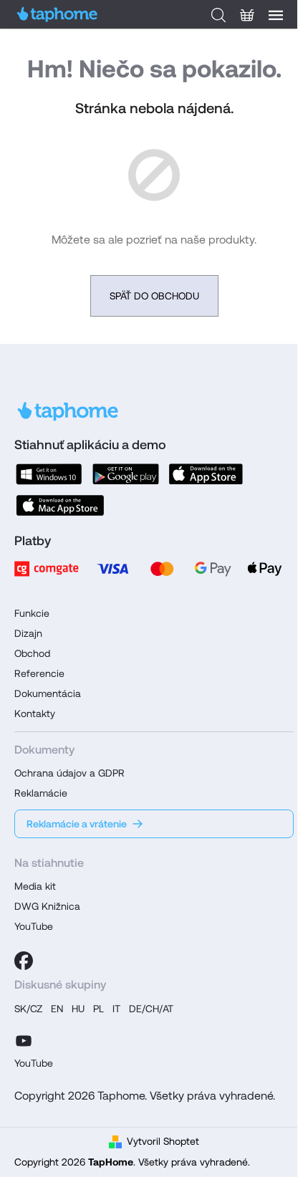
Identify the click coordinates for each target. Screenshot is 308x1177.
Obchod (32, 653)
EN (57, 1008)
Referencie (39, 673)
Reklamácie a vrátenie (77, 824)
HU (78, 1008)
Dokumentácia (47, 693)
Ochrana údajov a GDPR (69, 773)
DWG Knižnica (47, 906)
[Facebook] (23, 960)
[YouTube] (23, 1038)
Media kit (35, 886)
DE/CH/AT (151, 1008)
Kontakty (34, 713)
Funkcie (31, 613)
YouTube (33, 926)
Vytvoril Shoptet (163, 1141)
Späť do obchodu (154, 296)
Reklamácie (40, 793)
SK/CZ (28, 1008)
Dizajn (28, 633)
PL (98, 1008)
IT (116, 1008)
